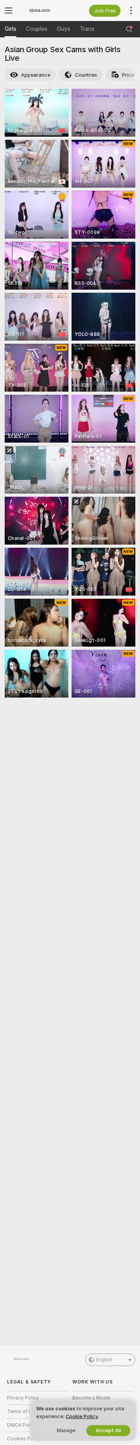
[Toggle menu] (8, 10)
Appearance (35, 75)
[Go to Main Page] (43, 10)
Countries (86, 75)
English (104, 1359)
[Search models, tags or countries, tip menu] (129, 29)
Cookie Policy (82, 1416)
